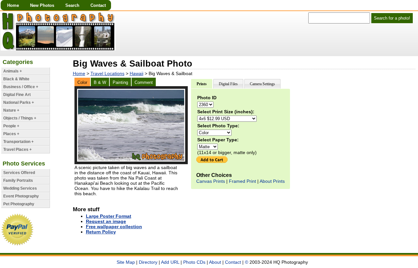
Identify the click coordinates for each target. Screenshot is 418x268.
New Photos (42, 5)
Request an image (106, 221)
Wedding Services (20, 188)
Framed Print (242, 181)
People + (11, 126)
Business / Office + (20, 87)
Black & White (16, 79)
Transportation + (18, 141)
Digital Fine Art (17, 94)
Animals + (12, 71)
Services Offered (19, 172)
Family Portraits (18, 180)
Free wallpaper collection (114, 226)
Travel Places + (17, 149)
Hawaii (136, 73)
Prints (202, 84)
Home (13, 5)
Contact (98, 5)
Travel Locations (107, 73)
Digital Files (228, 84)
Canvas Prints (210, 181)
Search (72, 5)
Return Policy (101, 231)
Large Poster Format (108, 216)
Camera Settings (262, 84)
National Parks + (18, 102)
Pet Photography (18, 204)
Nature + (11, 110)
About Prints (272, 181)
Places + (11, 134)
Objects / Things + (19, 118)
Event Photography (21, 196)
